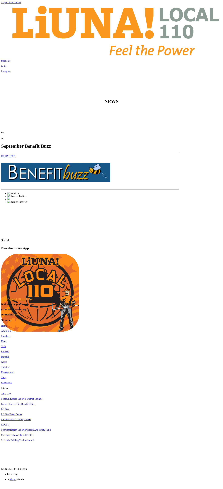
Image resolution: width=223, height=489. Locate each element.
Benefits (5, 356)
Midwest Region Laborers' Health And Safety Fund (26, 430)
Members (5, 336)
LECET (5, 424)
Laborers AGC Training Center (16, 419)
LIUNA (5, 409)
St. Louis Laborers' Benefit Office (17, 435)
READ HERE (8, 156)
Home (4, 325)
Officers (5, 351)
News (4, 362)
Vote (3, 346)
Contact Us (6, 382)
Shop (3, 377)
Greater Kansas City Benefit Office (18, 404)
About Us (6, 331)
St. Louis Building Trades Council (18, 440)
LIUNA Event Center (11, 414)
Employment (7, 372)
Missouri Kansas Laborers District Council (22, 399)
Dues (3, 341)
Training (5, 367)
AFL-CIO (6, 393)
